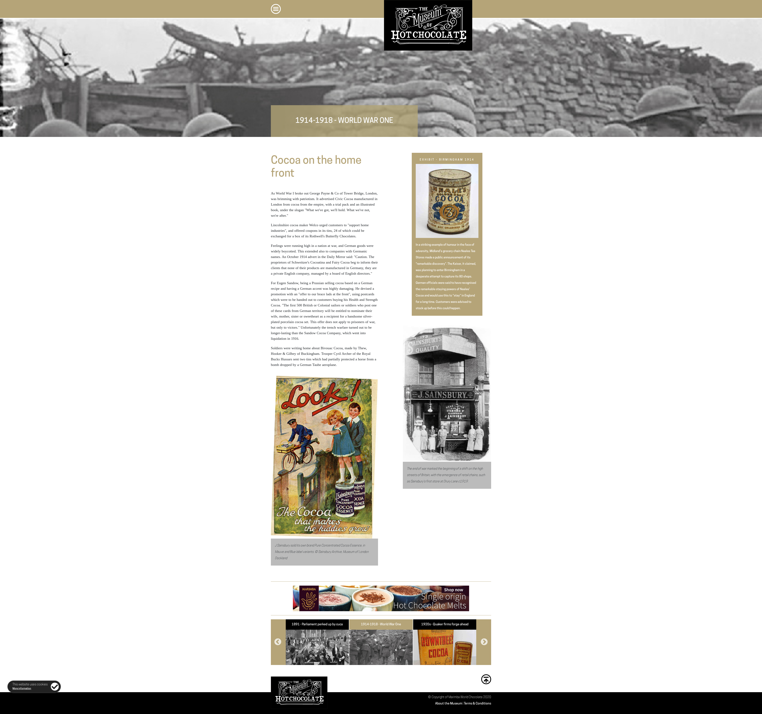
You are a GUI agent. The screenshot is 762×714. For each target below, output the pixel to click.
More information (22, 688)
